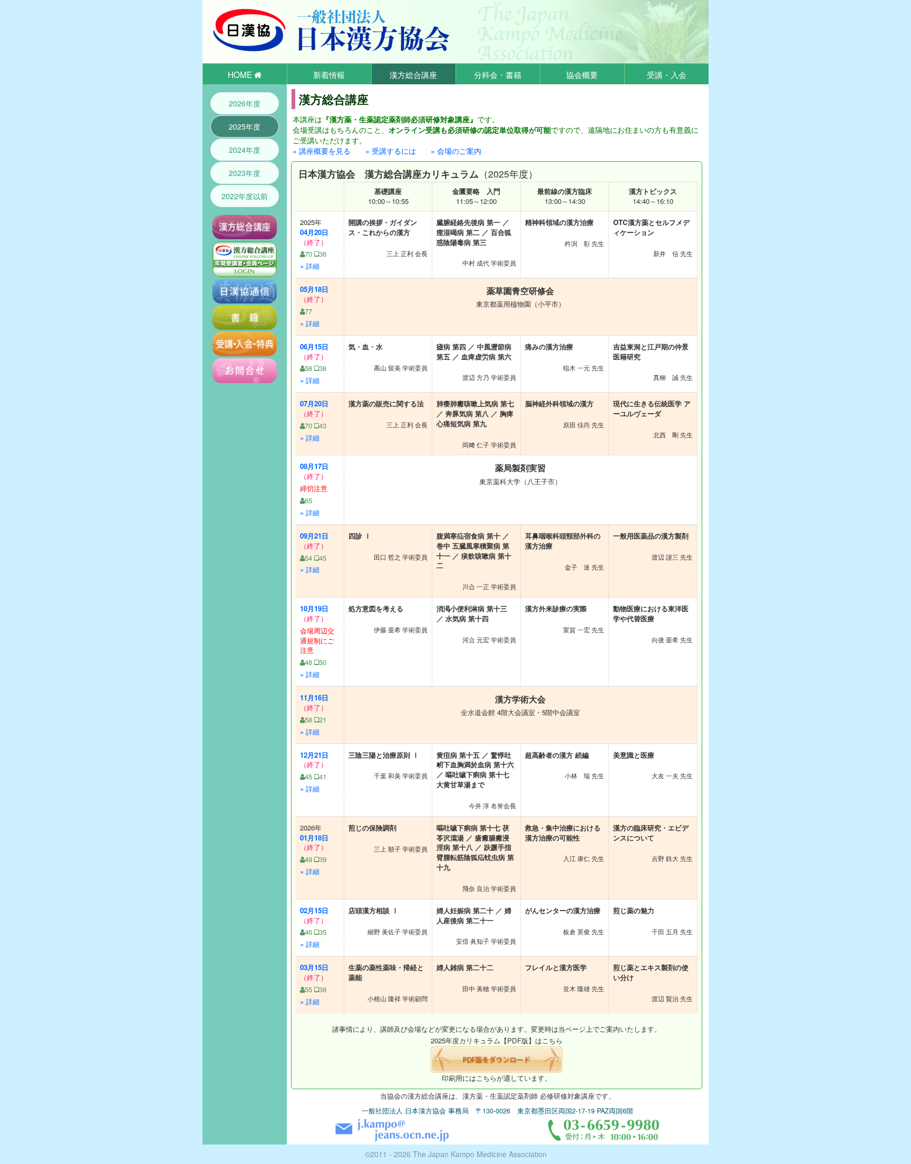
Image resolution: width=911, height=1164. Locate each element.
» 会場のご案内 (456, 150)
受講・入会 (666, 74)
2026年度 (244, 103)
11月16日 (314, 697)
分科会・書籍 (497, 74)
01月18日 (314, 838)
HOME (241, 74)
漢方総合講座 (413, 74)
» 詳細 (309, 266)
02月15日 (314, 910)
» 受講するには (390, 150)
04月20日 (314, 232)
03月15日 (314, 967)
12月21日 (314, 755)
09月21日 (314, 536)
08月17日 (314, 466)
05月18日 (314, 289)
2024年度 (244, 149)
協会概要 (582, 74)
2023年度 (244, 173)
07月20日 (314, 403)
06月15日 (314, 346)
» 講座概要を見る (322, 150)
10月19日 (314, 608)
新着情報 (329, 74)
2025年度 (244, 126)
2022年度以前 (244, 196)
